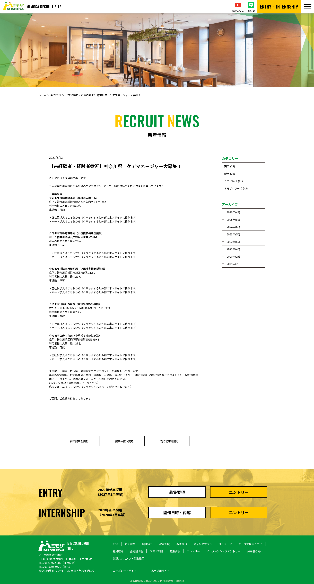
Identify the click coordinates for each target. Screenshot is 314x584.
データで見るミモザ (250, 544)
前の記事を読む (79, 441)
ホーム (42, 95)
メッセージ (225, 544)
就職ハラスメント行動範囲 (128, 558)
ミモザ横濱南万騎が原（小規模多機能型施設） (79, 269)
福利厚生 (130, 544)
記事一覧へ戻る (124, 441)
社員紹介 (118, 551)
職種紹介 (147, 544)
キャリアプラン (203, 544)
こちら (71, 387)
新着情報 (56, 95)
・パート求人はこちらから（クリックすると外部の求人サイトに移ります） (93, 221)
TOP (115, 544)
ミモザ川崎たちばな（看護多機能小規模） (76, 304)
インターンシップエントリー (223, 551)
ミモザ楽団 (156, 551)
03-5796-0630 (52, 567)
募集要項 (175, 551)
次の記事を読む (169, 441)
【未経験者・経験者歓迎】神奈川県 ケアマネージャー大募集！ (103, 95)
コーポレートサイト (124, 571)
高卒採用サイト (160, 571)
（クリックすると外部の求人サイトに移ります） (109, 257)
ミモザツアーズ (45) (236, 188)
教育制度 (164, 544)
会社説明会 (136, 551)
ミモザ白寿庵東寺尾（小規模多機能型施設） (78, 233)
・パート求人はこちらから (64, 257)
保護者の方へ (255, 551)
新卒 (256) (230, 174)
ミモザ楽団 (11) (233, 181)
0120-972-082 (52, 563)
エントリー (193, 551)
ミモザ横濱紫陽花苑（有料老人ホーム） (75, 198)
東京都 (53, 371)
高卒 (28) (229, 166)
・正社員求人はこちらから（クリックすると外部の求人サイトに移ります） (93, 217)
